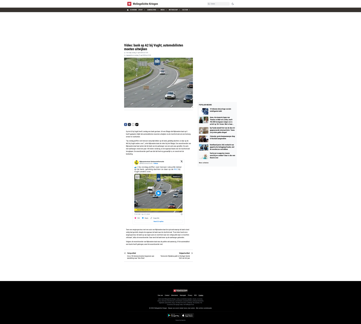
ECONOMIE (133, 10)
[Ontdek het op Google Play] (173, 315)
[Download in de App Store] (187, 315)
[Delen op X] (129, 124)
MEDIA (163, 10)
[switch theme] (232, 4)
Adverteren (174, 295)
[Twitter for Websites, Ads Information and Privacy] (181, 214)
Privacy (190, 295)
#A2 (176, 169)
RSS (195, 295)
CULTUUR (185, 10)
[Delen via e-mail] (133, 124)
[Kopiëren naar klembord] (136, 124)
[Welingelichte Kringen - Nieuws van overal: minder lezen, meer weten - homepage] (143, 4)
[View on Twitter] (181, 162)
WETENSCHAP (173, 10)
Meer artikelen (204, 163)
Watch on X (176, 176)
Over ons (160, 295)
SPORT (140, 10)
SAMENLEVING (151, 10)
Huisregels (183, 295)
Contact (167, 295)
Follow (156, 163)
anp (130, 52)
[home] (128, 10)
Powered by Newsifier (181, 320)
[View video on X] (158, 193)
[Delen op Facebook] (125, 124)
